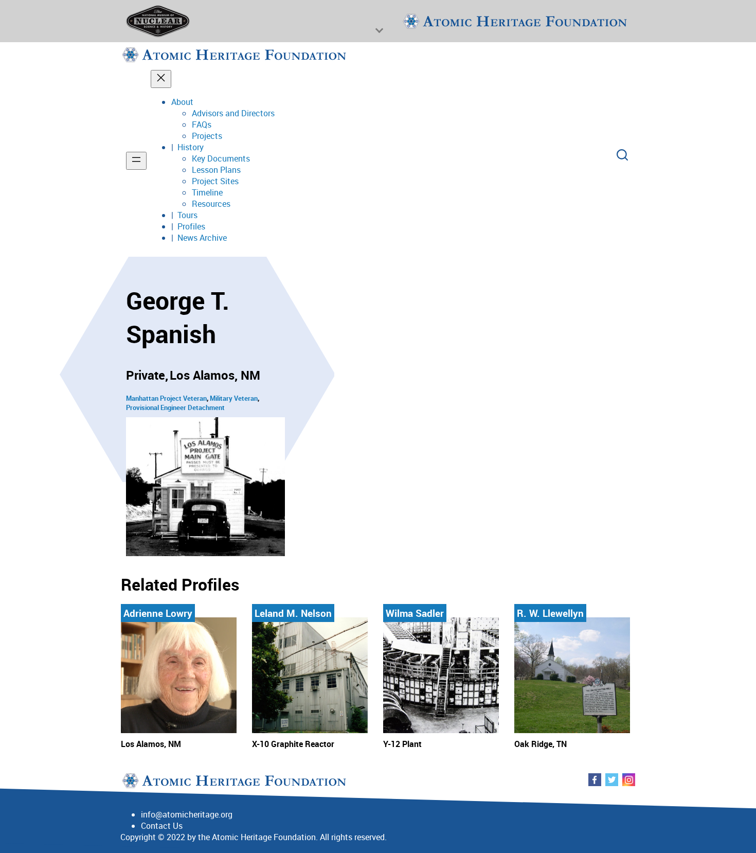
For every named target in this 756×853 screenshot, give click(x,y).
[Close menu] (161, 79)
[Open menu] (136, 161)
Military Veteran (234, 398)
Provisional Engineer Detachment (175, 407)
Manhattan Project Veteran (166, 398)
